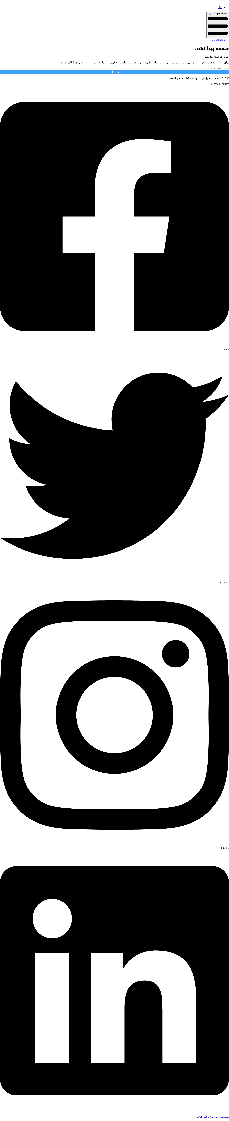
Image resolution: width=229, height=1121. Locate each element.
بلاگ (220, 7)
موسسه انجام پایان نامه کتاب (213, 1116)
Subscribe (114, 72)
